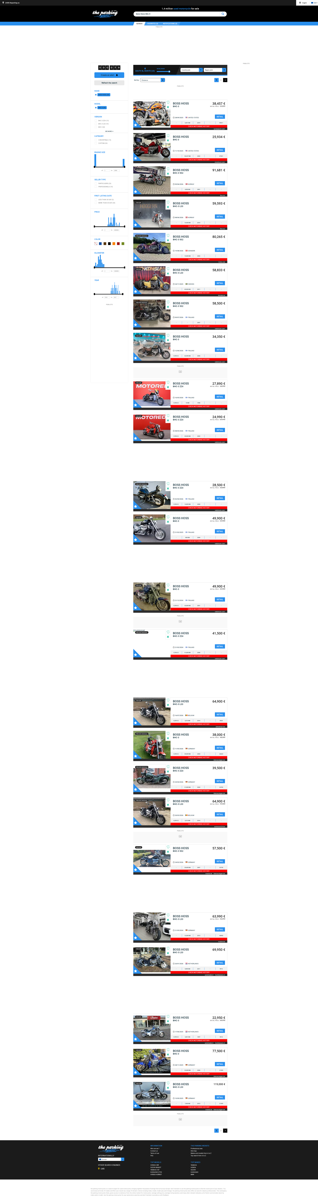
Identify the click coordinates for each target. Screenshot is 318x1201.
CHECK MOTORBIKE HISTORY (199, 126)
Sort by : (136, 80)
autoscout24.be (219, 826)
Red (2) (118, 243)
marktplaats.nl (220, 975)
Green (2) (123, 243)
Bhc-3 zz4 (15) (103, 121)
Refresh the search (109, 82)
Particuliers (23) (104, 183)
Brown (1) (105, 243)
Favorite (137, 123)
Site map (194, 1151)
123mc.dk (221, 262)
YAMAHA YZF (154, 1170)
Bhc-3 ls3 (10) (103, 124)
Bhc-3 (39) (102, 108)
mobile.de (208, 873)
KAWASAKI (194, 1172)
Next (225, 80)
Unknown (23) (95, 243)
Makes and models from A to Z (201, 1153)
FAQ (151, 1156)
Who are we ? (154, 1148)
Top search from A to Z (198, 1156)
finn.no (222, 195)
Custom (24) (102, 143)
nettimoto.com (220, 328)
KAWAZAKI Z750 (156, 1172)
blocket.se (221, 295)
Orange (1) (114, 243)
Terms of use (154, 1153)
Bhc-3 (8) (101, 127)
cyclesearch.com (219, 129)
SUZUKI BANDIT (155, 1167)
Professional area (196, 1148)
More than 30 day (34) (106, 203)
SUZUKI (193, 1170)
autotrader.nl (209, 975)
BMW (192, 1174)
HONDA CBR (154, 1165)
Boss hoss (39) (103, 95)
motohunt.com (220, 162)
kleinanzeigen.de (219, 760)
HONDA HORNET (156, 1174)
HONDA (193, 1167)
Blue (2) (100, 243)
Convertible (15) (104, 140)
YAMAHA (194, 1165)
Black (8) (109, 243)
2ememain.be (220, 727)
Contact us (154, 1151)
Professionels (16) (105, 187)
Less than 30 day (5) (106, 200)
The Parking (106, 14)
